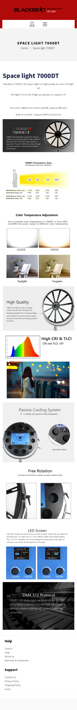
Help (7, 652)
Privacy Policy (12, 681)
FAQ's (8, 689)
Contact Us (10, 677)
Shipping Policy (13, 685)
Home (24, 48)
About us (9, 656)
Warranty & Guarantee (17, 660)
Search (8, 648)
